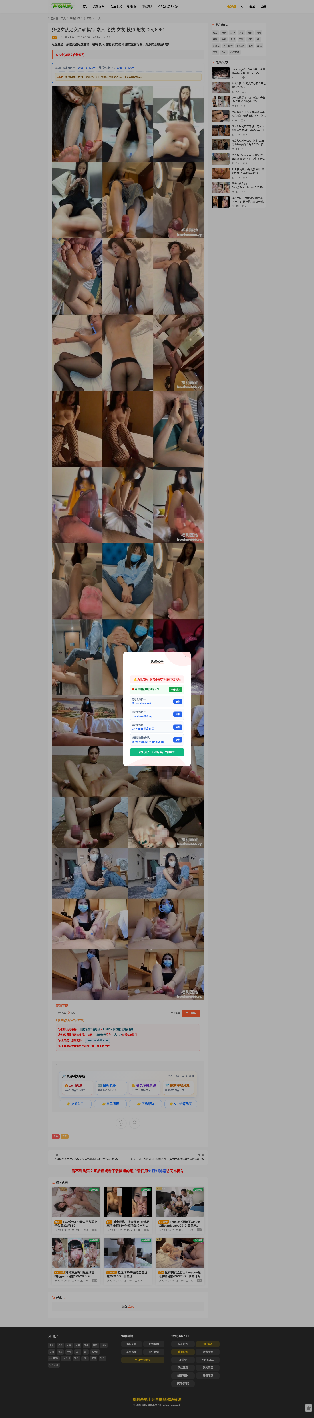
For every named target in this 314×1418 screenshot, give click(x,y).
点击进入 (175, 689)
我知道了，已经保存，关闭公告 (157, 752)
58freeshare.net (141, 703)
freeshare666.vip (142, 715)
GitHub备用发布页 (143, 728)
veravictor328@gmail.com (148, 741)
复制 (178, 701)
